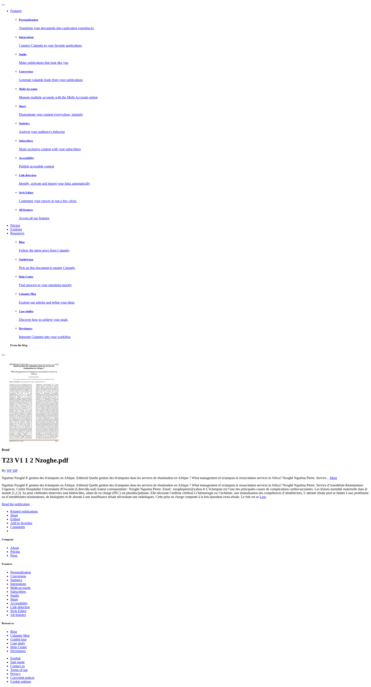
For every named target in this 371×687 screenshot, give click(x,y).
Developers (18, 651)
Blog (13, 631)
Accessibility (19, 603)
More (333, 478)
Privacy (15, 674)
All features (18, 615)
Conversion (18, 576)
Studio (14, 595)
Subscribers (18, 591)
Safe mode (17, 662)
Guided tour (18, 639)
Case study (17, 643)
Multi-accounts (20, 588)
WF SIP (12, 470)
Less (263, 497)
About (14, 548)
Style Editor (18, 611)
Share (14, 599)
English (15, 658)
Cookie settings (20, 681)
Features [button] (16, 11)
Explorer (16, 229)
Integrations (18, 584)
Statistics (16, 580)
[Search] (3, 355)
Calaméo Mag (19, 635)
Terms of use (19, 670)
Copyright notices (22, 677)
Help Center (18, 647)
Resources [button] (17, 233)
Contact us (17, 666)
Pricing (15, 225)
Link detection (20, 607)
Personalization (20, 572)
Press (13, 555)
